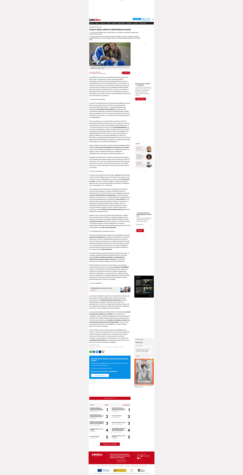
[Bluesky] (142, 456)
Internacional (91, 346)
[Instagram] (149, 456)
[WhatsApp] (138, 456)
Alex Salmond (109, 346)
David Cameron (92, 348)
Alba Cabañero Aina (94, 411)
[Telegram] (146, 456)
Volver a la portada (110, 444)
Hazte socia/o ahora (100, 375)
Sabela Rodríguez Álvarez (95, 425)
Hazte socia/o (121, 460)
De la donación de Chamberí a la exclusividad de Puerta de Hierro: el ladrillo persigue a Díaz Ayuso (119, 430)
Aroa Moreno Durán (140, 165)
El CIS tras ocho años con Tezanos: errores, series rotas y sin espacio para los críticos (97, 415)
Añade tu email (140, 224)
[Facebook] (139, 456)
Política (92, 23)
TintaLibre (135, 23)
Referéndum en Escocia (118, 346)
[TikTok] (140, 458)
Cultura (108, 23)
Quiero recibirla (140, 99)
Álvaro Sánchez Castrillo (117, 431)
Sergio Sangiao (93, 418)
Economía (102, 23)
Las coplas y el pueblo (94, 436)
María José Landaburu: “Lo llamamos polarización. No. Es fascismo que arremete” (139, 283)
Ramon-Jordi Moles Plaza (117, 424)
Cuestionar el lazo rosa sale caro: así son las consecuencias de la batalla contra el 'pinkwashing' (97, 422)
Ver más (137, 356)
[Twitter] (144, 456)
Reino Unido (98, 346)
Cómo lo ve (138, 277)
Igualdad (114, 23)
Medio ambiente (121, 23)
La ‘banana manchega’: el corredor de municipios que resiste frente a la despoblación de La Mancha (97, 409)
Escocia (103, 346)
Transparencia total (146, 20)
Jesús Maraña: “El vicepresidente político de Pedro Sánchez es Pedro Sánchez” (139, 290)
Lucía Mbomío (92, 431)
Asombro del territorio (139, 163)
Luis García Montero (94, 437)
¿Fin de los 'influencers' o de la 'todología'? (96, 429)
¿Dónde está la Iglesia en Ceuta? (119, 422)
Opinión (97, 23)
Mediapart (129, 23)
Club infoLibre (143, 23)
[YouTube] (138, 458)
